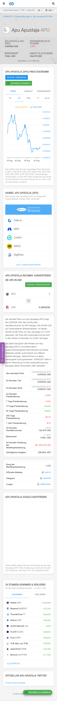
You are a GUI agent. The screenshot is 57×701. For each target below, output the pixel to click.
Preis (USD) (37, 107)
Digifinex (19, 254)
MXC (16, 228)
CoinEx (18, 237)
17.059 (22, 10)
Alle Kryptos (13, 663)
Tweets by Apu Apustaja (15, 683)
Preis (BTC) (22, 107)
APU (13, 293)
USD (13, 307)
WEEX (17, 246)
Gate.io (18, 220)
